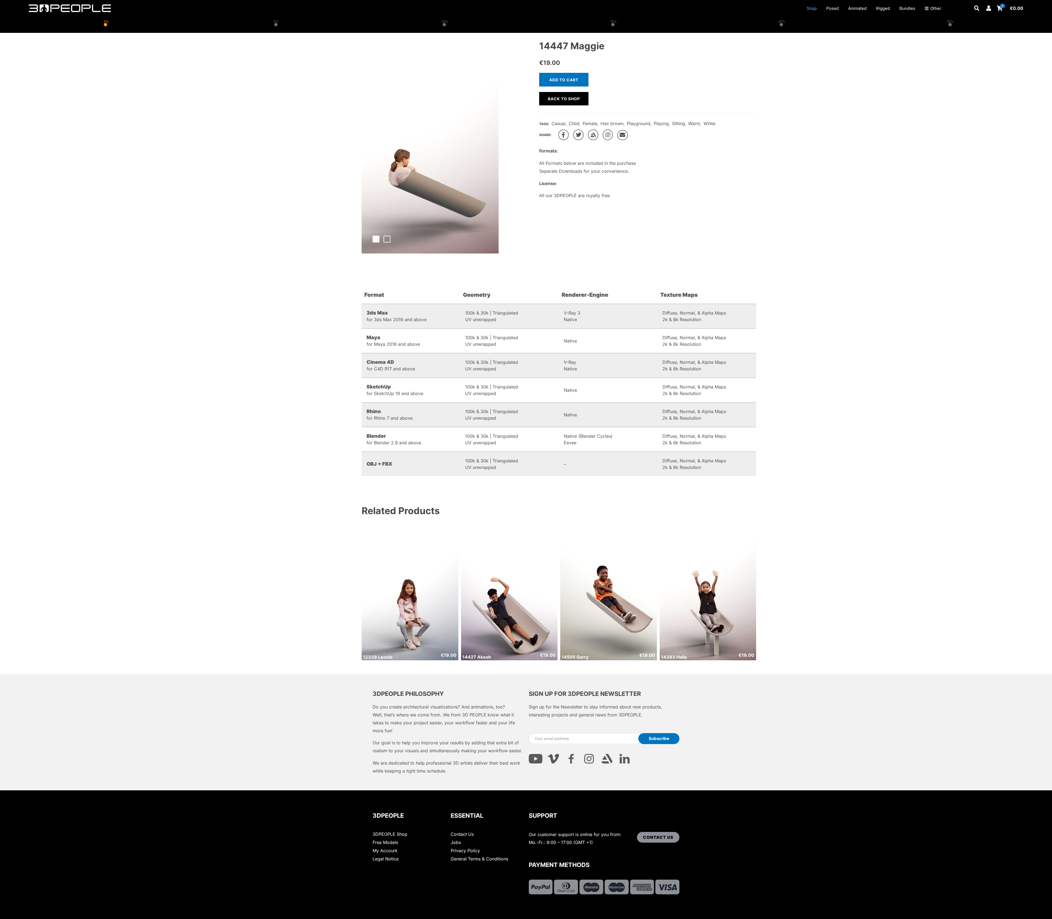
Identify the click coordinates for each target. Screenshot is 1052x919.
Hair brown (612, 123)
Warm (694, 123)
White (709, 123)
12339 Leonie (378, 657)
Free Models (385, 842)
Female (590, 123)
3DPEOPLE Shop (390, 834)
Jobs (456, 842)
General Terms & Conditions (479, 859)
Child (574, 123)
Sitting (678, 123)
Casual (558, 123)
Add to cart (563, 79)
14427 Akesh (476, 657)
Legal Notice (386, 859)
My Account (385, 850)
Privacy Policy (465, 850)
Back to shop (564, 98)
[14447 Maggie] (563, 134)
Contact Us (462, 834)
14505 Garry (575, 657)
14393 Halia (674, 657)
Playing (661, 123)
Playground (638, 123)
